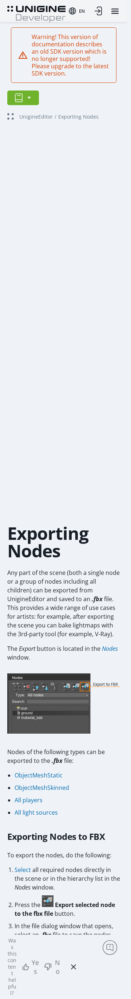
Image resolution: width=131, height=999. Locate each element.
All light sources (36, 812)
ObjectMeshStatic (39, 775)
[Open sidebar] (23, 98)
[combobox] (77, 11)
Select (23, 870)
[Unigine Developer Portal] (36, 13)
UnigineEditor (36, 116)
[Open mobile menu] (115, 11)
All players (29, 800)
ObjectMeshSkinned (42, 788)
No (57, 966)
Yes (35, 966)
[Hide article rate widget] (73, 967)
